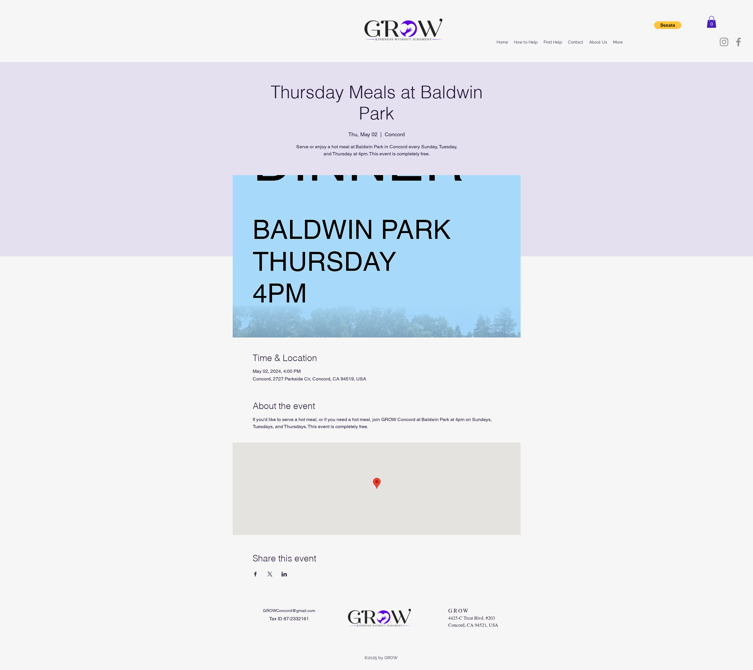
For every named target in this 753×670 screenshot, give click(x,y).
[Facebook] (738, 42)
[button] (712, 22)
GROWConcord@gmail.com (289, 610)
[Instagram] (724, 42)
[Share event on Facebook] (255, 574)
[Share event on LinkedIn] (284, 574)
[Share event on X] (270, 574)
